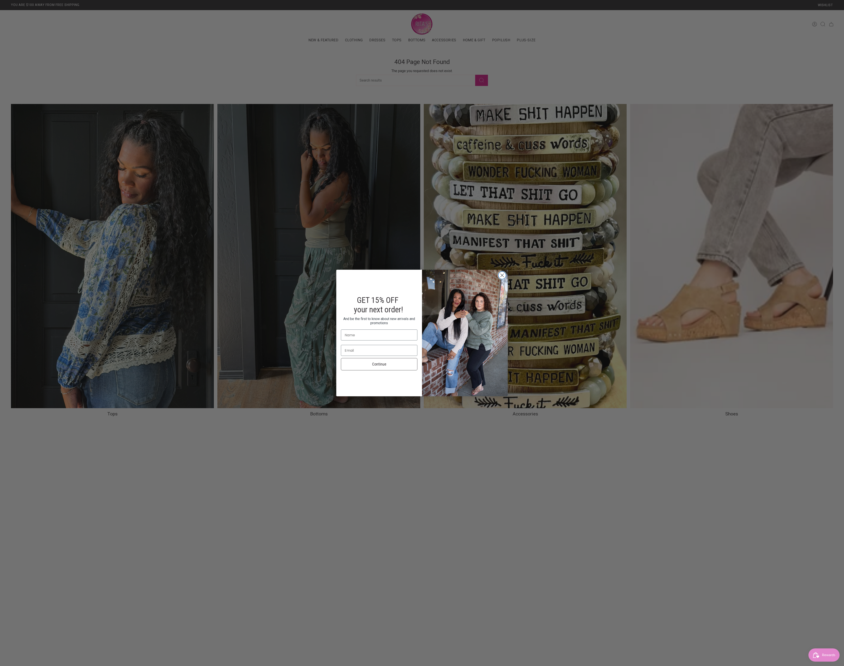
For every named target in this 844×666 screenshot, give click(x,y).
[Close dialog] (502, 275)
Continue (379, 364)
